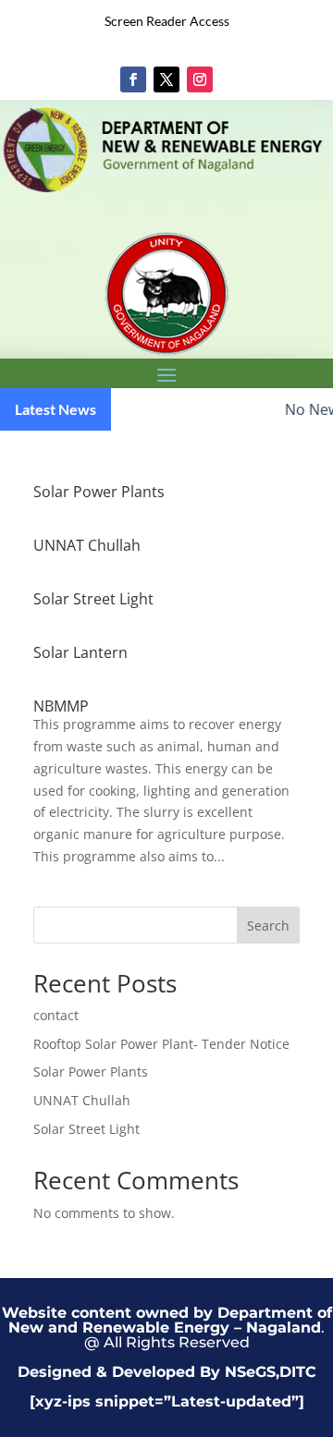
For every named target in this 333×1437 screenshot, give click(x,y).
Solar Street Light (93, 599)
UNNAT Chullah (87, 545)
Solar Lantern (80, 652)
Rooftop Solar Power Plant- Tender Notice (161, 1044)
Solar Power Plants (99, 491)
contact (56, 1015)
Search (268, 925)
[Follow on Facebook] (133, 79)
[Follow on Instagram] (200, 79)
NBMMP (61, 706)
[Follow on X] (166, 79)
